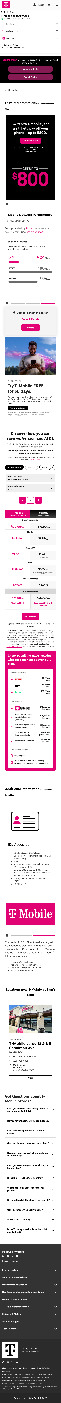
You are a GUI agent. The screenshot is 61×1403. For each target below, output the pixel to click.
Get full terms (30, 151)
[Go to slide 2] (27, 204)
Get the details (30, 140)
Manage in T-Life (30, 69)
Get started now (17, 408)
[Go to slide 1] (11, 204)
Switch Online (30, 77)
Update (30, 327)
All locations (13, 90)
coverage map (34, 231)
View (30, 1078)
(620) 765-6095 (20, 1061)
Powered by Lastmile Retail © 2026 (30, 1398)
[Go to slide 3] (42, 204)
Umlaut (30, 228)
